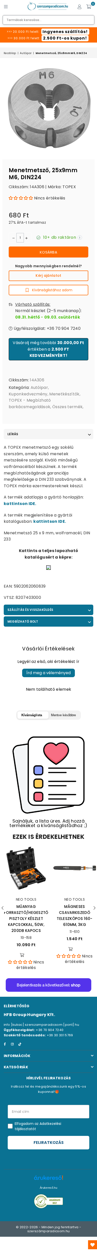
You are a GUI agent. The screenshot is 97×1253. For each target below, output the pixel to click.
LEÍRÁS (12, 434)
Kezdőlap (10, 53)
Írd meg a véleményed (48, 673)
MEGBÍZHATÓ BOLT (22, 621)
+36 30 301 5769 (60, 1035)
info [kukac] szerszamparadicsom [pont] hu (41, 1024)
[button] (21, 198)
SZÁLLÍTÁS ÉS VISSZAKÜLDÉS (30, 610)
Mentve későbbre (63, 715)
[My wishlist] (92, 1244)
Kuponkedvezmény (28, 394)
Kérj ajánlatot (48, 275)
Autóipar (26, 53)
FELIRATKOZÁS (49, 1142)
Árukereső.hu (48, 1187)
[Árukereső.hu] (48, 1180)
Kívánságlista (31, 715)
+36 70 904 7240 (49, 1030)
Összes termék (67, 407)
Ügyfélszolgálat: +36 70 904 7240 (46, 328)
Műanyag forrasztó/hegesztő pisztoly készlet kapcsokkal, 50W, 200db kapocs (26, 918)
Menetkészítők (64, 394)
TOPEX (69, 187)
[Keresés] (14, 6)
